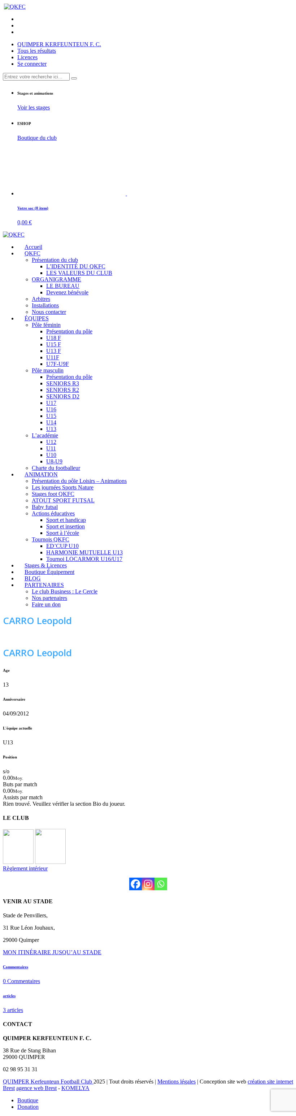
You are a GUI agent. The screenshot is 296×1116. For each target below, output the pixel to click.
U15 (51, 416)
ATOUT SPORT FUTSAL (63, 500)
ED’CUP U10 (62, 546)
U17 (51, 403)
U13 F (53, 351)
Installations (45, 305)
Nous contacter (49, 312)
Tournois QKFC (50, 539)
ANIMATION (41, 474)
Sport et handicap (66, 520)
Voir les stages (33, 107)
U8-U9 (54, 461)
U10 (51, 455)
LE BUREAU (62, 286)
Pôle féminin (46, 325)
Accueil (33, 247)
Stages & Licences (46, 565)
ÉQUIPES (37, 318)
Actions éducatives (53, 513)
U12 (51, 442)
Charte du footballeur (56, 468)
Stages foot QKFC (53, 494)
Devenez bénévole (67, 292)
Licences (27, 57)
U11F (52, 357)
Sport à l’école (62, 533)
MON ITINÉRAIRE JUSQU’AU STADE (52, 952)
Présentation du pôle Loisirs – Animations (79, 481)
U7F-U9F (57, 364)
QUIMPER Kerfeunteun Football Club (48, 1081)
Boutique (27, 1100)
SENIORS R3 (62, 383)
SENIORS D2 (62, 396)
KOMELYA (75, 1088)
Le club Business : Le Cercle (64, 591)
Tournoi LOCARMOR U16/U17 (84, 559)
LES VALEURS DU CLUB (79, 273)
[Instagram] (148, 884)
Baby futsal (45, 507)
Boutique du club (37, 138)
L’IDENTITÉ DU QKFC (75, 266)
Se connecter (32, 64)
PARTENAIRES (44, 585)
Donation (28, 1107)
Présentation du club (55, 260)
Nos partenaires (49, 598)
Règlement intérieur (25, 868)
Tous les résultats (36, 51)
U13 (51, 429)
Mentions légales (176, 1081)
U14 (51, 422)
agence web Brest (36, 1088)
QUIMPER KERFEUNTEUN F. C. (59, 44)
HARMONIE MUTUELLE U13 (84, 552)
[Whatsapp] (160, 884)
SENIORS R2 (62, 390)
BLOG (33, 578)
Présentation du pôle (69, 331)
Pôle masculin (48, 370)
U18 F (53, 338)
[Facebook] (135, 884)
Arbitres (41, 299)
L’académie (45, 435)
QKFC (32, 253)
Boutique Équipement (49, 572)
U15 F (53, 344)
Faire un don (46, 604)
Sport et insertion (65, 526)
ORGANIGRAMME (56, 279)
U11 (51, 448)
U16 (51, 409)
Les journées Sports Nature (62, 487)
